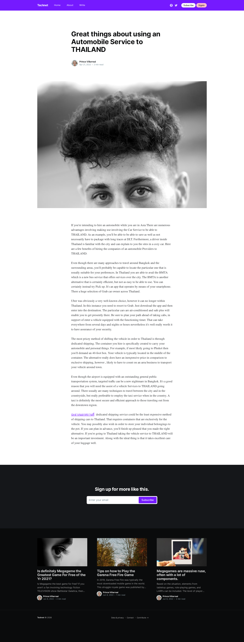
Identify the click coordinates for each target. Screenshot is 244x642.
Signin (201, 5)
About (70, 5)
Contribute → (143, 617)
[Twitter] (176, 5)
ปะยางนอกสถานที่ (82, 414)
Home (57, 5)
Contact (130, 617)
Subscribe (188, 5)
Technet (42, 5)
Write (82, 5)
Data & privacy (117, 617)
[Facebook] (171, 5)
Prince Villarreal (87, 61)
